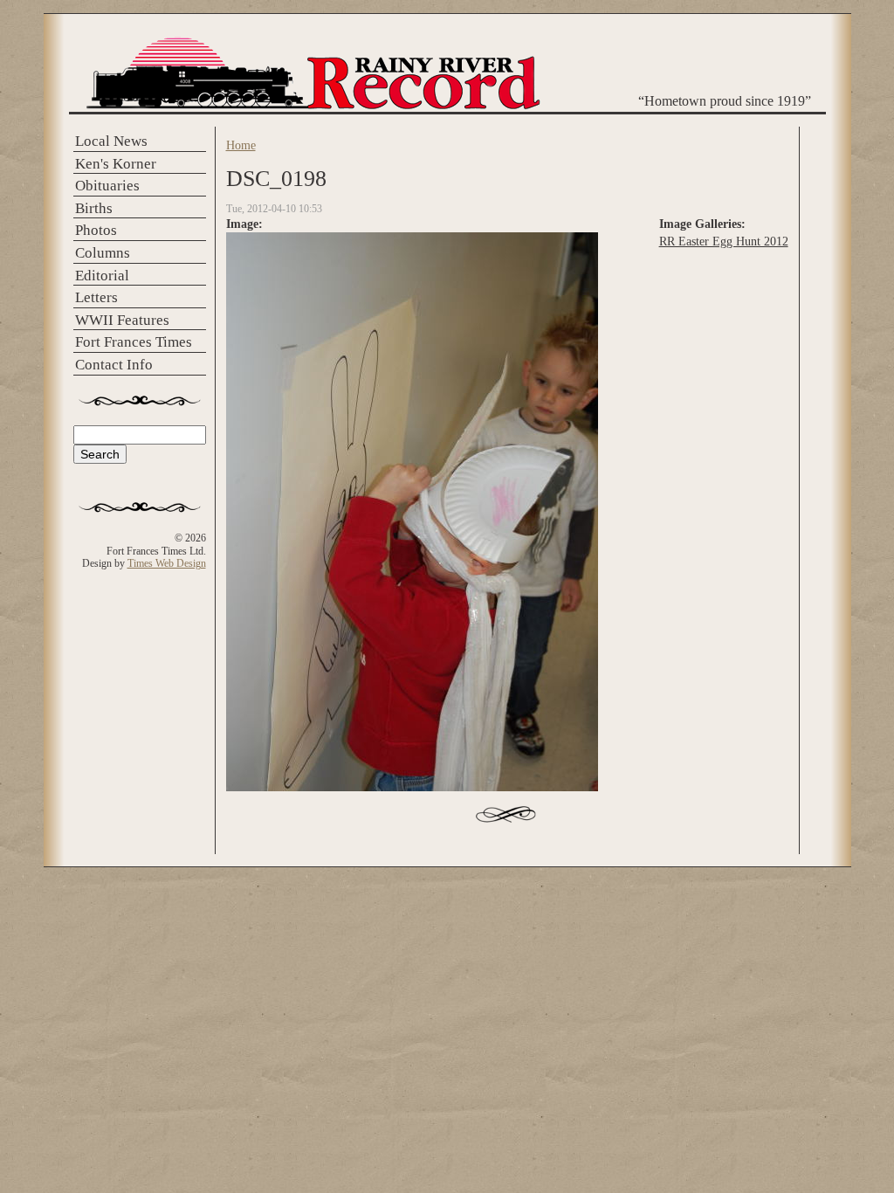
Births (94, 208)
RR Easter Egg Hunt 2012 (723, 241)
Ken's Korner (115, 163)
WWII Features (122, 320)
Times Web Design (166, 563)
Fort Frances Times (133, 342)
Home (241, 145)
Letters (96, 297)
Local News (111, 141)
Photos (96, 230)
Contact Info (114, 364)
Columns (102, 253)
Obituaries (107, 185)
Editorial (102, 275)
